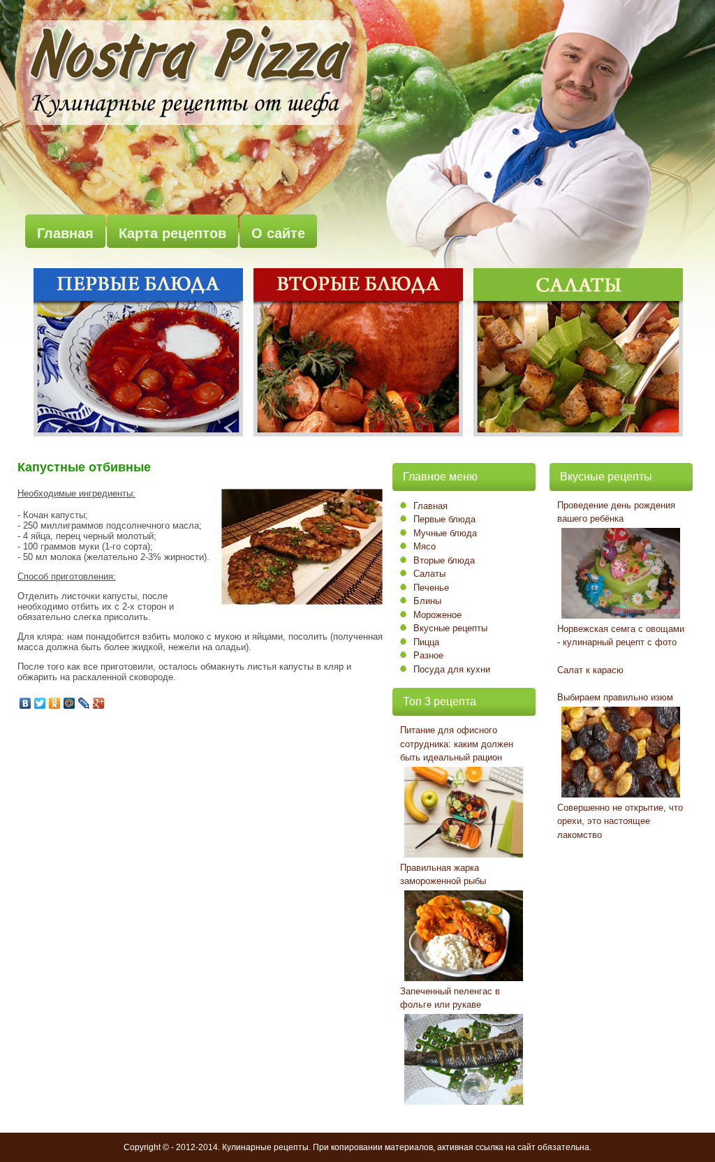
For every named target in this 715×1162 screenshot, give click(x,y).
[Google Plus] (98, 703)
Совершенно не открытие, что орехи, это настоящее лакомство (620, 821)
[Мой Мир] (69, 703)
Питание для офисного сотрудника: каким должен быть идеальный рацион (456, 744)
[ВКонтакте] (25, 703)
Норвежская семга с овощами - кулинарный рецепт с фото (620, 636)
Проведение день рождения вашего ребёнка (616, 512)
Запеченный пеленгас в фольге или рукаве (450, 998)
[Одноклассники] (54, 703)
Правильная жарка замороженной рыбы (443, 874)
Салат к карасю (590, 670)
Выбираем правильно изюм (615, 697)
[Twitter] (40, 703)
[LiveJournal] (84, 703)
